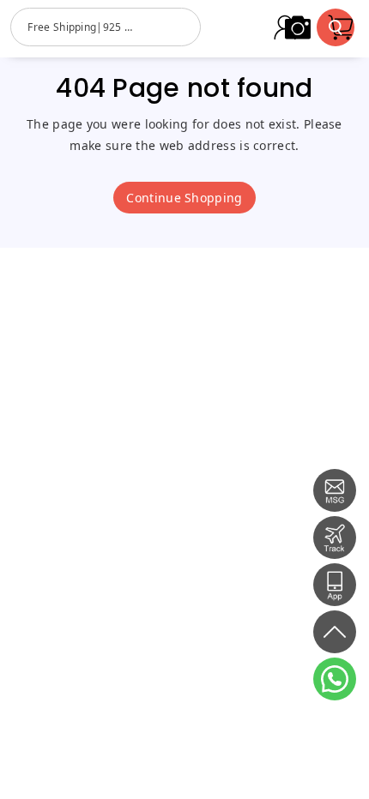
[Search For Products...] (335, 27)
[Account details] (285, 27)
